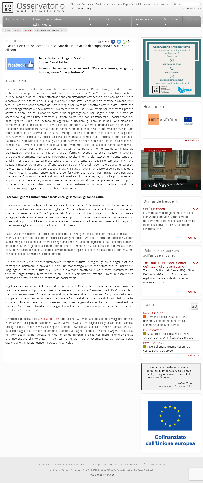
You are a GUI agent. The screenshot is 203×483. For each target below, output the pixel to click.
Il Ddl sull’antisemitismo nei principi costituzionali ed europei (167, 348)
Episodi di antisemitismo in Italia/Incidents (49, 21)
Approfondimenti (145, 19)
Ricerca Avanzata (192, 8)
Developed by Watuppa (101, 475)
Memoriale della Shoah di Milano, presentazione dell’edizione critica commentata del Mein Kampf (165, 321)
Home (7, 30)
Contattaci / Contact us (108, 4)
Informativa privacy (81, 8)
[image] (20, 64)
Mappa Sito (129, 4)
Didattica (191, 19)
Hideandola (190, 140)
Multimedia (171, 19)
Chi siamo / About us (82, 4)
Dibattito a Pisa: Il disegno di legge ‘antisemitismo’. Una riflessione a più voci (168, 335)
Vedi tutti (192, 237)
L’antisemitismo (15, 19)
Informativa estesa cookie (152, 4)
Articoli (93, 19)
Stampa (106, 41)
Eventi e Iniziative (116, 19)
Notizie (28, 30)
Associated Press (49, 319)
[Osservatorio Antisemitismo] (41, 7)
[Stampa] (99, 41)
